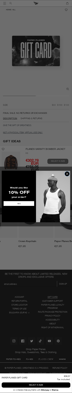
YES (19, 204)
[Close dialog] (67, 173)
